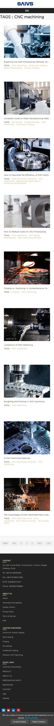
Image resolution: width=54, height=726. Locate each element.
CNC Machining (19, 66)
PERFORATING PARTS (12, 680)
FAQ (4, 621)
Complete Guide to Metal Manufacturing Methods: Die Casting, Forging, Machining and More (27, 118)
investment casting (25, 125)
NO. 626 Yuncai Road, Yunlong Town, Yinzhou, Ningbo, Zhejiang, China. (25, 566)
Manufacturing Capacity (12, 603)
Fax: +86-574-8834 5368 (13, 577)
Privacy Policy (8, 612)
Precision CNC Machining (13, 655)
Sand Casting (8, 637)
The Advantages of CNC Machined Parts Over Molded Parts (27, 515)
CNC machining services (29, 238)
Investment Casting (38, 66)
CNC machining (19, 235)
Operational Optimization (28, 181)
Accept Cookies (19, 722)
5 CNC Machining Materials (17, 458)
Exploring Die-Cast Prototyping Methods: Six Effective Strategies (27, 62)
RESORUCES (8, 685)
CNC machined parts (22, 518)
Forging (15, 292)
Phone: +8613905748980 (13, 586)
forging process (31, 122)
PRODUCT (7, 671)
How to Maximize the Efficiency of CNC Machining (27, 175)
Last (49, 543)
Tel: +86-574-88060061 (12, 573)
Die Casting (7, 646)
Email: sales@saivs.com (12, 582)
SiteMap (6, 698)
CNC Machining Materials (24, 462)
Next (40, 543)
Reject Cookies (39, 722)
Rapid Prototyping (13, 68)
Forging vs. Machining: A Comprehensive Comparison (27, 288)
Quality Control (9, 607)
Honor (5, 598)
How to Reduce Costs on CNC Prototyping (25, 232)
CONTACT (7, 689)
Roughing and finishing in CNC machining (24, 402)
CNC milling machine (26, 521)
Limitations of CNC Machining (18, 345)
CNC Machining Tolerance (24, 179)
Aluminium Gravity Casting (13, 633)
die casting (17, 122)
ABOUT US (7, 676)
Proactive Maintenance (15, 183)
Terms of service (9, 616)
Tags (4, 694)
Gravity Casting (31, 68)
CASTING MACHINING (12, 667)
